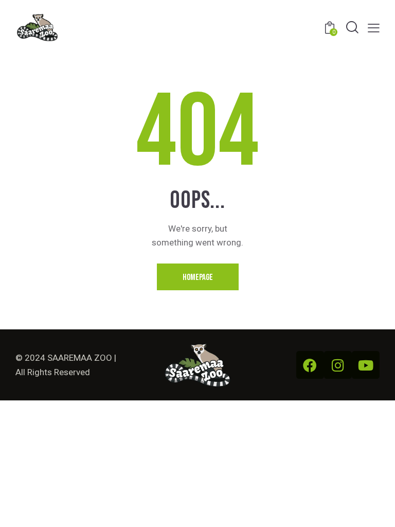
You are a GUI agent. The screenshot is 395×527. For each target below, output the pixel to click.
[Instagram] (338, 365)
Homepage (198, 277)
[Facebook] (310, 365)
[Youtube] (366, 365)
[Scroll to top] (376, 508)
